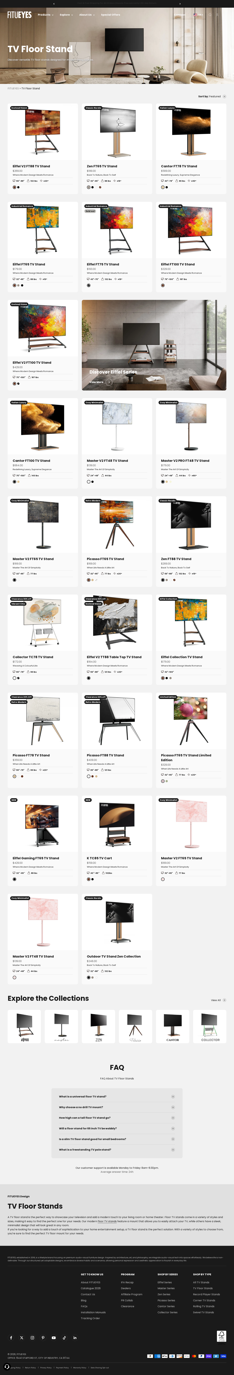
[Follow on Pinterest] (43, 1338)
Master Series (166, 1288)
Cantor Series (166, 1306)
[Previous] (53, 3)
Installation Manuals (93, 1312)
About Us (85, 15)
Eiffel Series (165, 1282)
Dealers (126, 1288)
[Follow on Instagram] (32, 1338)
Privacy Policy (46, 1368)
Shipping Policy (14, 1368)
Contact (180, 15)
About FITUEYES (90, 1282)
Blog (83, 1300)
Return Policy (30, 1368)
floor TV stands (107, 1221)
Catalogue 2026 (91, 1288)
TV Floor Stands (203, 1288)
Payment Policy (62, 1368)
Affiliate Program (131, 1294)
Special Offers (110, 15)
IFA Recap (127, 1282)
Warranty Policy (79, 1368)
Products (44, 15)
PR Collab (127, 1300)
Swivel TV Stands (203, 1312)
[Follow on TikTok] (64, 1338)
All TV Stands (201, 1282)
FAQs (84, 1306)
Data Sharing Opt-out (100, 1368)
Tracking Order (90, 1318)
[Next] (180, 3)
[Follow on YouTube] (54, 1338)
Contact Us (88, 1294)
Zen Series (164, 1294)
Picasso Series (166, 1300)
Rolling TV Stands (203, 1306)
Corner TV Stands (204, 1300)
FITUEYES (13, 88)
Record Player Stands (206, 1294)
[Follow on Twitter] (22, 1338)
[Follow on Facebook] (11, 1338)
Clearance (127, 1306)
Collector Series (167, 1312)
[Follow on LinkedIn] (75, 1338)
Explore (65, 15)
